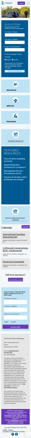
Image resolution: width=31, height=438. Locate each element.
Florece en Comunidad (13, 261)
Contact (21, 3)
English (8, 59)
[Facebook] (12, 434)
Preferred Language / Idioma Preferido (13, 55)
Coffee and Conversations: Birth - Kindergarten (15, 249)
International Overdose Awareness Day (14, 235)
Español (15, 59)
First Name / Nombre (11, 32)
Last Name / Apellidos (11, 39)
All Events (26, 227)
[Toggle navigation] (28, 3)
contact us (14, 420)
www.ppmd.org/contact (10, 387)
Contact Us (15, 279)
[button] (3, 12)
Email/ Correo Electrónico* (12, 314)
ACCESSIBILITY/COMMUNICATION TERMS (14, 431)
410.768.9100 (8, 352)
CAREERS (5, 430)
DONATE (10, 430)
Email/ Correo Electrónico (12, 47)
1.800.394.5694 (13, 351)
